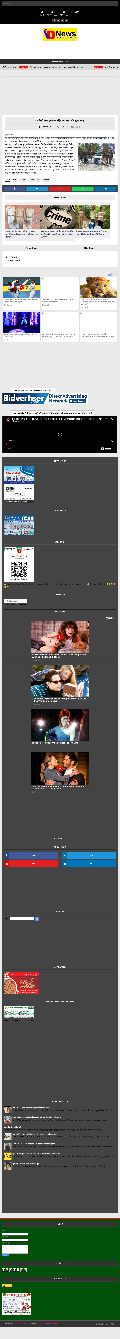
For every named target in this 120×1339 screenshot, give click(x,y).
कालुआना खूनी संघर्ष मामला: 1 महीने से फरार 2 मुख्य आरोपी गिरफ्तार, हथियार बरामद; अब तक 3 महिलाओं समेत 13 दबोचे (22, 234)
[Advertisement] (60, 49)
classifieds (110, 1324)
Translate (22, 604)
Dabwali (23, 180)
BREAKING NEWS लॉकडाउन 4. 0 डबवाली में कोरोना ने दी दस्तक (33, 1144)
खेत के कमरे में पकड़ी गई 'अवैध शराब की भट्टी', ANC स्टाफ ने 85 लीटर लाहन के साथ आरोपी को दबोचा (91, 232)
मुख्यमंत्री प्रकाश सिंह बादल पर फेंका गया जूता (26, 1163)
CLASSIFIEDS (52, 15)
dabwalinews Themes (49, 1324)
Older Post (89, 248)
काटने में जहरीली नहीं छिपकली (12, 1127)
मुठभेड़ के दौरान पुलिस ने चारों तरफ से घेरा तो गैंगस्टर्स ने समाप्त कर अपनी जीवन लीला (36, 1153)
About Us (64, 15)
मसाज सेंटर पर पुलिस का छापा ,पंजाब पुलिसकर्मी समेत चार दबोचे (31, 1107)
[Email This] (71, 127)
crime (15, 180)
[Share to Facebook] (77, 127)
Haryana (46, 180)
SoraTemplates (20, 1324)
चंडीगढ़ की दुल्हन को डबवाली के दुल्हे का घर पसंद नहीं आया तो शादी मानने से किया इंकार (37, 1117)
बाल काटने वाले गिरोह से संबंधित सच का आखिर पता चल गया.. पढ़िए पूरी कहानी (35, 1134)
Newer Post (31, 248)
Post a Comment (14, 260)
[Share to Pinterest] (80, 127)
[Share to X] (75, 127)
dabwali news (35, 180)
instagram (75, 12)
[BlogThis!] (73, 127)
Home (42, 15)
